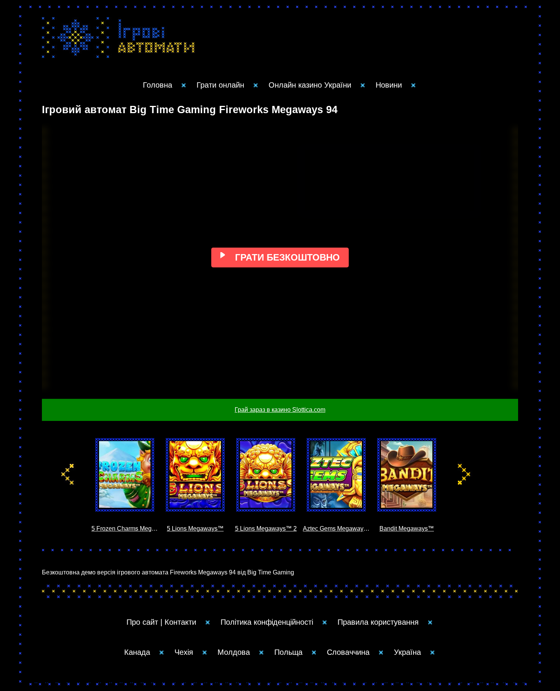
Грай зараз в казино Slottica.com (280, 409)
